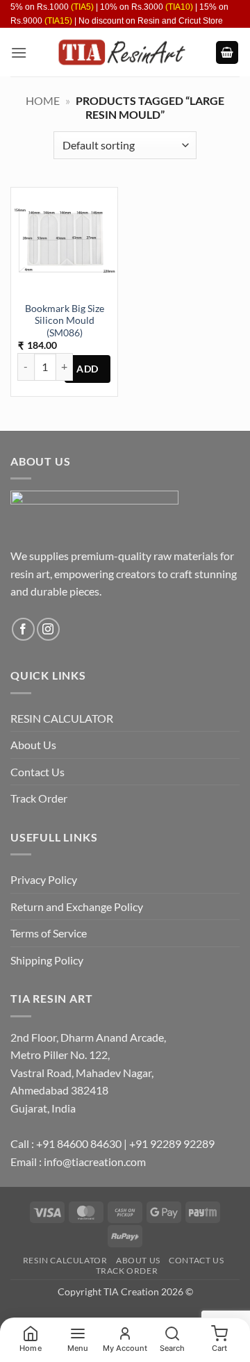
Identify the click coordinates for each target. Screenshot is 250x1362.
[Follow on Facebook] (23, 629)
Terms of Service (48, 933)
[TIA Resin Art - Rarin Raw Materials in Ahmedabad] (121, 52)
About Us (33, 744)
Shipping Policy (46, 960)
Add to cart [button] (88, 369)
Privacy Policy (43, 879)
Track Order (38, 798)
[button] (18, 52)
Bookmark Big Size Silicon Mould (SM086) (64, 320)
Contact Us (37, 771)
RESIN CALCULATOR (61, 718)
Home (43, 100)
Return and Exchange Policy (76, 906)
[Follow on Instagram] (48, 629)
